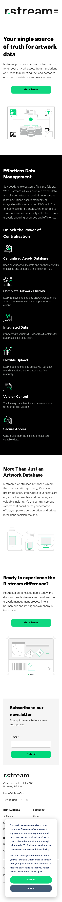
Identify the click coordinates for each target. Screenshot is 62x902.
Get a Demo (31, 89)
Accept (31, 879)
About (36, 816)
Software (8, 816)
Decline (31, 888)
